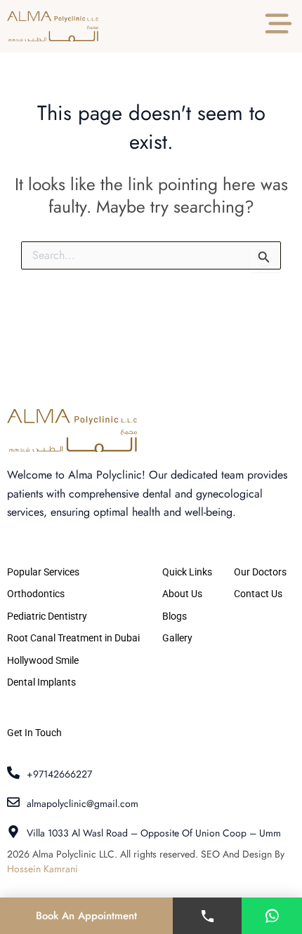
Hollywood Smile (43, 660)
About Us (182, 593)
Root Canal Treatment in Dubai (73, 637)
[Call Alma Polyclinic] (207, 916)
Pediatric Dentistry (47, 616)
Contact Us (258, 593)
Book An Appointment (86, 915)
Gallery (177, 637)
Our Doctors (260, 572)
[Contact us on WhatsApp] (272, 916)
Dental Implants (41, 682)
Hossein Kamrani (42, 869)
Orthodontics (36, 593)
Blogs (174, 616)
